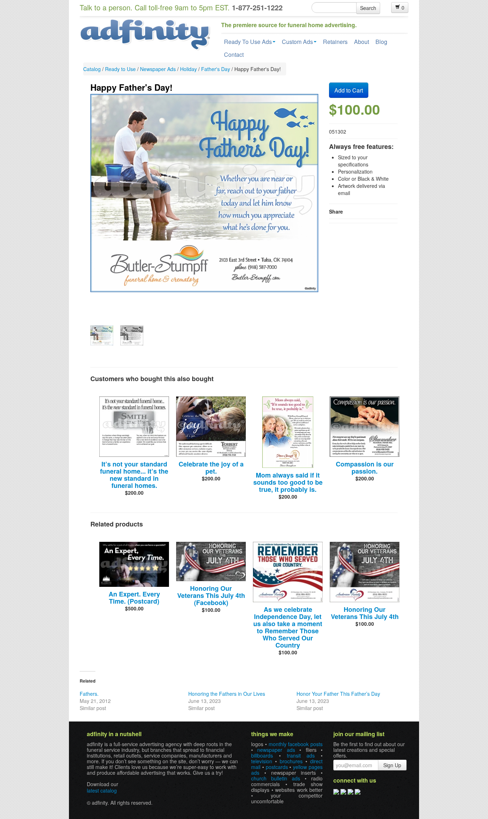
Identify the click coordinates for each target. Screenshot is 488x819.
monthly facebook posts (296, 744)
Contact (234, 54)
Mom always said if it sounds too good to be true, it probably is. (288, 482)
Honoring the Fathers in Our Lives (226, 693)
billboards (262, 755)
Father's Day (215, 69)
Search (368, 7)
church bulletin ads (275, 778)
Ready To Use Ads (248, 42)
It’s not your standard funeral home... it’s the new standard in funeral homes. (134, 474)
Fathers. (89, 693)
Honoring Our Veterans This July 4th (365, 613)
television (261, 761)
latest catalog (102, 790)
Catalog (92, 69)
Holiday (188, 69)
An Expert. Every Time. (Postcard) (134, 597)
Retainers (335, 42)
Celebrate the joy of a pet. (211, 467)
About (361, 42)
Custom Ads (297, 42)
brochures (291, 761)
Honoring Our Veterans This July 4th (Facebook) (211, 595)
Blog (381, 42)
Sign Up (392, 765)
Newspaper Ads (158, 69)
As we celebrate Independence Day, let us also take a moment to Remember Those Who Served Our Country (287, 627)
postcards (277, 766)
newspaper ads (276, 749)
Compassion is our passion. (365, 467)
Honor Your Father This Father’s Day (338, 693)
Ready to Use (120, 69)
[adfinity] (145, 34)
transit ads (301, 755)
